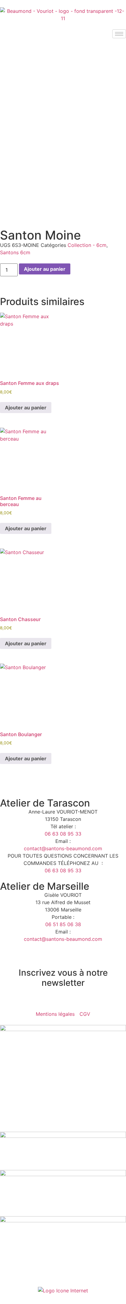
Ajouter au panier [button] (25, 407)
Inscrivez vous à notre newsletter (63, 977)
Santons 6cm (15, 252)
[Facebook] (7, 1000)
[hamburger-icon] (119, 33)
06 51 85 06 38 (63, 924)
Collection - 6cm (87, 245)
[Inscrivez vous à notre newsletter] (63, 957)
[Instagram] (24, 1000)
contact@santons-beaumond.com (63, 848)
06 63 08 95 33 (63, 834)
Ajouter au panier (44, 269)
